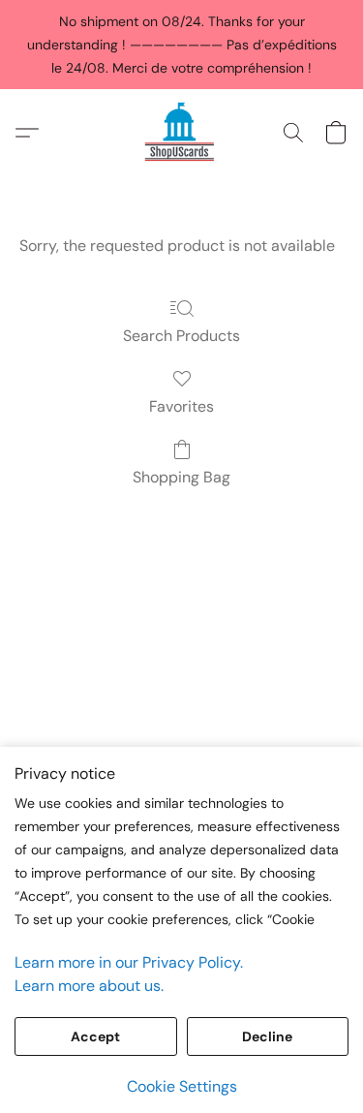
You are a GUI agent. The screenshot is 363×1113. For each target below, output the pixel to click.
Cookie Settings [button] (182, 1086)
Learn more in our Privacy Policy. (129, 962)
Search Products (181, 335)
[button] (181, 132)
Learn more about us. (89, 985)
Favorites (181, 406)
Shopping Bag (181, 477)
